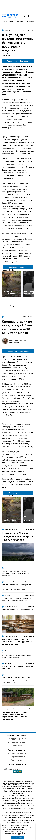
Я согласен (18, 837)
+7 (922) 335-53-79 (17, 753)
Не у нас (7, 568)
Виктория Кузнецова (17, 340)
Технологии (8, 663)
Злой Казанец (8, 487)
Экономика (8, 317)
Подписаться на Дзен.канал (18, 61)
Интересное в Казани (11, 581)
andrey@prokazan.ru (17, 742)
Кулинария (8, 650)
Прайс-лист (17, 746)
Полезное (7, 30)
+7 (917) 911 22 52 (17, 739)
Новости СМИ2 (8, 270)
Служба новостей (10, 54)
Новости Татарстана (11, 529)
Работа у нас (17, 760)
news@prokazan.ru (17, 757)
